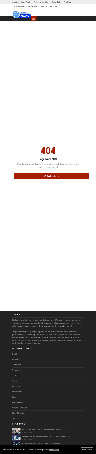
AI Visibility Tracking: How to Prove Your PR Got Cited (41, 443)
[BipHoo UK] (21, 14)
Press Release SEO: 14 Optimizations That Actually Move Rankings (46, 436)
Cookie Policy (54, 450)
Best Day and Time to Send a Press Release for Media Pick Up (44, 429)
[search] (83, 18)
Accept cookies (87, 450)
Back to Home (53, 176)
